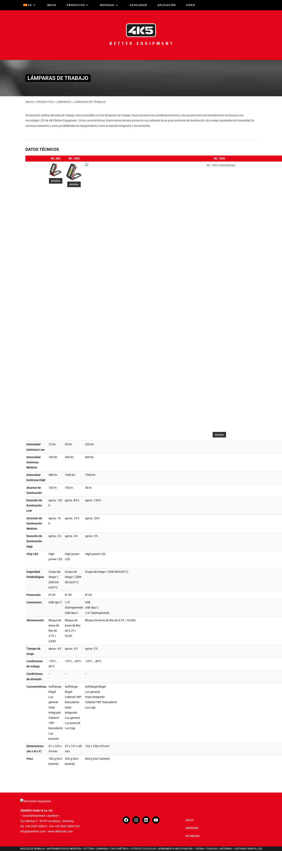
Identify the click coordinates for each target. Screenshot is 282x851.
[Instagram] (136, 820)
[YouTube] (156, 820)
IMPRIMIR (191, 828)
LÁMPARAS (63, 101)
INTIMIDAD (192, 836)
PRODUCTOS (45, 101)
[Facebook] (126, 820)
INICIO (29, 101)
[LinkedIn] (146, 820)
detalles (55, 180)
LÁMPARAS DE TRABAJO (89, 101)
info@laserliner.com (33, 831)
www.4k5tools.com (60, 831)
